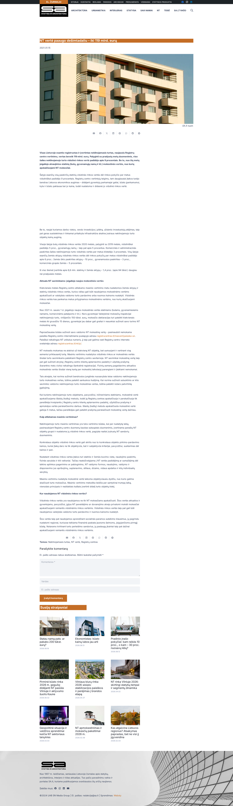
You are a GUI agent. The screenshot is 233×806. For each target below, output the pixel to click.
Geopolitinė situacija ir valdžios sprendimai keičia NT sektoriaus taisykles (53, 732)
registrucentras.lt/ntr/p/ (69, 343)
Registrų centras (89, 542)
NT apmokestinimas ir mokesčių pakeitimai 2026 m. (88, 731)
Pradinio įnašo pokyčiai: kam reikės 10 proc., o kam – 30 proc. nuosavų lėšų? (125, 643)
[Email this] (94, 133)
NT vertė (75, 542)
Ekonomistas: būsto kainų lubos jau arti (87, 640)
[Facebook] (55, 788)
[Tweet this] (107, 133)
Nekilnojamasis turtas (59, 542)
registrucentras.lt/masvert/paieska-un (116, 336)
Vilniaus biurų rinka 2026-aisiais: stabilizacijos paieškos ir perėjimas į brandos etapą (89, 688)
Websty (117, 795)
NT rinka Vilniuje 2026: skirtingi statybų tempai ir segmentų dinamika (125, 685)
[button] (192, 10)
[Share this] (100, 133)
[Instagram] (60, 788)
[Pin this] (119, 133)
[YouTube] (68, 788)
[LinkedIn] (64, 788)
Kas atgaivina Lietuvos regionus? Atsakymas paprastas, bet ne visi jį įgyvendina (125, 732)
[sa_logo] (54, 10)
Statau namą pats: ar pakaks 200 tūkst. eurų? (52, 642)
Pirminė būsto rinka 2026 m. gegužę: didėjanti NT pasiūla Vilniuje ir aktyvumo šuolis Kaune (52, 688)
